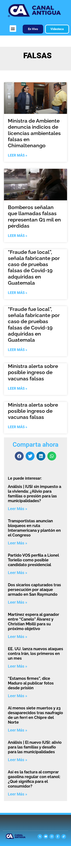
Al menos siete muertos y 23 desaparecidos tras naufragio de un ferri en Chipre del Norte (35, 715)
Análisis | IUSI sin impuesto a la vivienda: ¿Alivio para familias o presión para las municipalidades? (34, 493)
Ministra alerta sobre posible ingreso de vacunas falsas (33, 372)
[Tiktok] (63, 836)
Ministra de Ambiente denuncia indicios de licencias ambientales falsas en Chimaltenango (34, 133)
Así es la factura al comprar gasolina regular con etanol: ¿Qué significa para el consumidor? (34, 779)
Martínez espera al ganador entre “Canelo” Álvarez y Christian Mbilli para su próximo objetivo (33, 621)
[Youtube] (45, 836)
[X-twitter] (39, 836)
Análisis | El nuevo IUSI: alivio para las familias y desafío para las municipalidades (35, 747)
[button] (13, 28)
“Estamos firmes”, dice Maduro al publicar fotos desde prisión (31, 683)
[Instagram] (51, 836)
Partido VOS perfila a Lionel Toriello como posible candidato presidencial (33, 560)
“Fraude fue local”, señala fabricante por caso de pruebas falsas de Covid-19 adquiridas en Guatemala (34, 267)
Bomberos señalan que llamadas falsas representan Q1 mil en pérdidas (34, 216)
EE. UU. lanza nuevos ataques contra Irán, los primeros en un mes (35, 653)
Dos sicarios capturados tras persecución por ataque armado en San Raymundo (34, 589)
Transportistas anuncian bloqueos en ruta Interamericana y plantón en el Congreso (34, 528)
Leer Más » (17, 155)
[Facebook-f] (57, 836)
